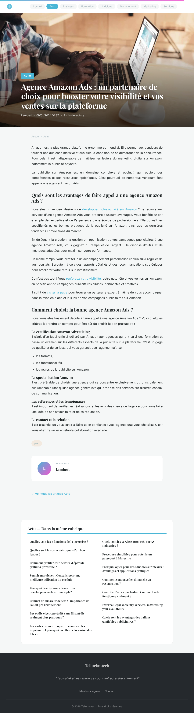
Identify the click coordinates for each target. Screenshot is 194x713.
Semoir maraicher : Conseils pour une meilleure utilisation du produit (55, 577)
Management (128, 6)
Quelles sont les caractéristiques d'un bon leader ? (57, 552)
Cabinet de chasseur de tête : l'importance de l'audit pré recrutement (59, 603)
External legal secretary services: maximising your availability (132, 607)
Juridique (106, 6)
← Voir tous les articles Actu (50, 493)
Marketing (150, 6)
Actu (52, 6)
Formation (87, 6)
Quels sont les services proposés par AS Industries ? (128, 543)
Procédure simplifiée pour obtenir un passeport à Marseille (127, 556)
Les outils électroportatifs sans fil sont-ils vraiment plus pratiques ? (57, 615)
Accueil (37, 6)
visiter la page (57, 292)
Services (168, 6)
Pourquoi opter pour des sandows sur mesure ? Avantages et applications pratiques (133, 569)
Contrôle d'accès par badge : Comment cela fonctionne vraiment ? (130, 594)
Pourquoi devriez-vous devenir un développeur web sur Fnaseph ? (52, 590)
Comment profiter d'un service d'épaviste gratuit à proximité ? (57, 565)
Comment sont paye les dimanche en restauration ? (126, 581)
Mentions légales (89, 691)
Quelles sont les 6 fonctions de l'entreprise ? (59, 541)
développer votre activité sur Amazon (109, 209)
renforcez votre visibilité (83, 278)
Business (68, 6)
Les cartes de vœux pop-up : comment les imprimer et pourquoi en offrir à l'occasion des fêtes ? (61, 630)
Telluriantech (97, 665)
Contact (110, 691)
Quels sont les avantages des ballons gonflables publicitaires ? (126, 619)
